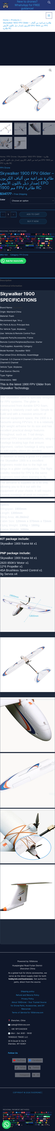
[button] (50, 70)
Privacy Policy (27, 999)
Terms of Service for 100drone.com (27, 1012)
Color (2, 199)
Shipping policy (27, 991)
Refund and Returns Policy (27, 995)
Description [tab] (6, 280)
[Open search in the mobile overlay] (49, 2)
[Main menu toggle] (49, 15)
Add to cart (33, 214)
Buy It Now (33, 221)
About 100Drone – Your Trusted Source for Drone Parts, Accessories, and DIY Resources (28, 1005)
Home (2, 157)
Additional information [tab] (11, 286)
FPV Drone (11, 157)
